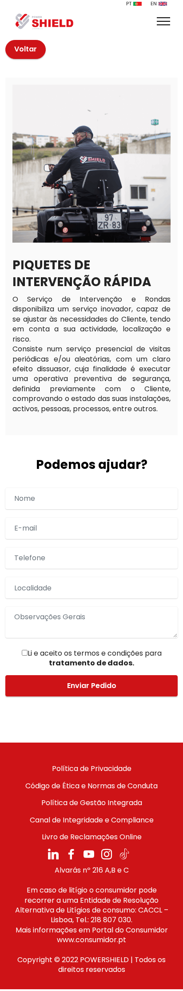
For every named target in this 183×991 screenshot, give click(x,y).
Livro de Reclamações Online (92, 837)
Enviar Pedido (91, 685)
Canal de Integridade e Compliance (92, 820)
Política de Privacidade (91, 768)
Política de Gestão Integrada (91, 803)
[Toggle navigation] (164, 21)
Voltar (25, 49)
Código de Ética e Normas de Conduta (91, 786)
